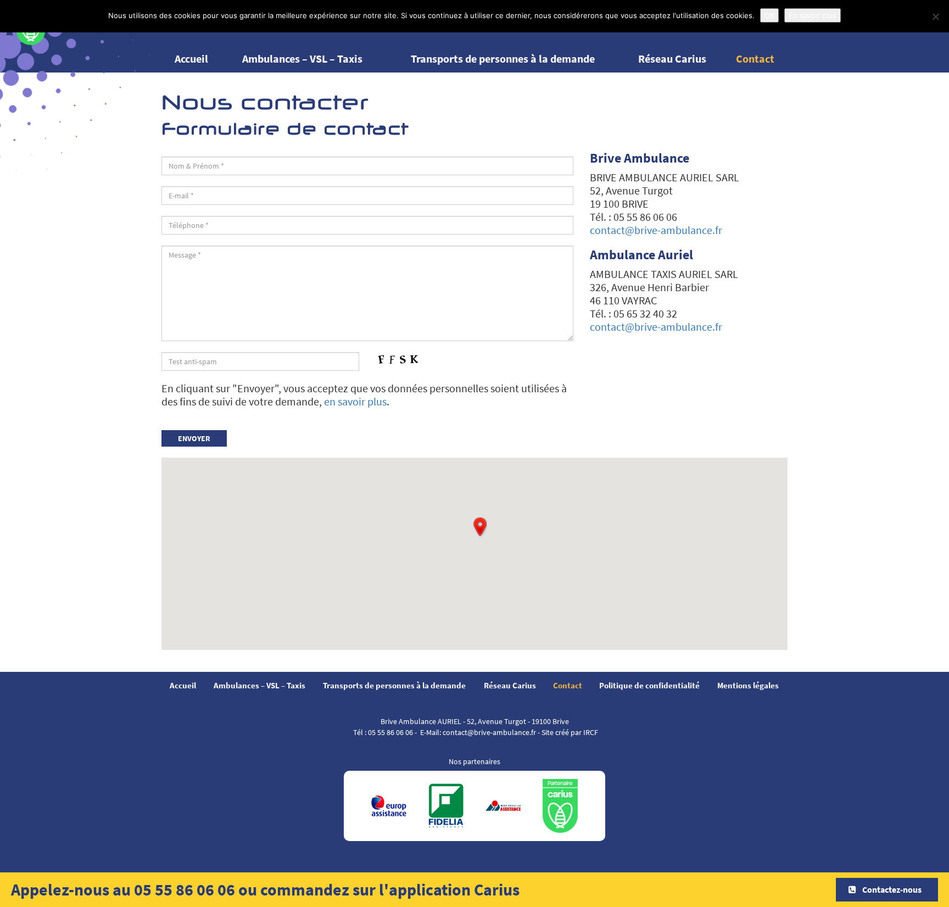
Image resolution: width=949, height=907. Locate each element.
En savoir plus (812, 15)
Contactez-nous (891, 889)
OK (769, 15)
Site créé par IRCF (570, 732)
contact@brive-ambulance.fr (656, 230)
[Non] (935, 16)
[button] (480, 527)
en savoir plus (355, 401)
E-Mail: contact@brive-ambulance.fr (478, 732)
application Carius (454, 889)
